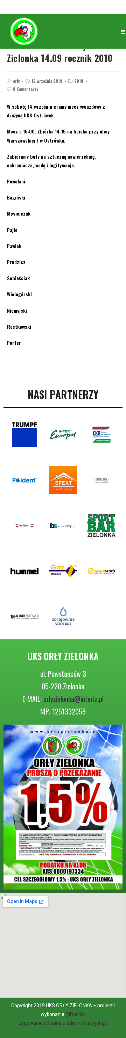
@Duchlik (75, 1014)
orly (16, 81)
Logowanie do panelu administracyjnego (63, 1023)
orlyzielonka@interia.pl (73, 699)
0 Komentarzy (25, 89)
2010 (78, 81)
